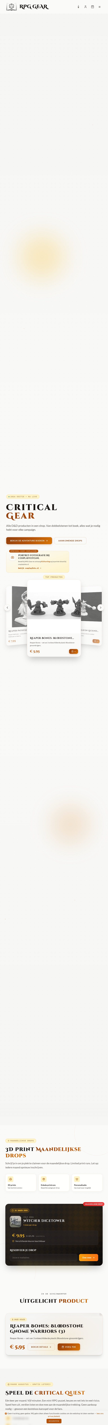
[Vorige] (7, 607)
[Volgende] (100, 607)
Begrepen (54, 1421)
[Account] (85, 7)
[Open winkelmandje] (92, 7)
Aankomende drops (70, 540)
